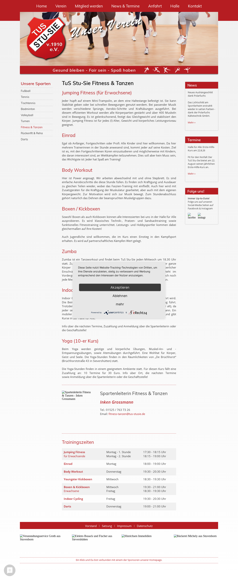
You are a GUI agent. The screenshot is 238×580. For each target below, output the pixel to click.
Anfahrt (155, 6)
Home (41, 6)
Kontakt (195, 6)
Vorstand (91, 526)
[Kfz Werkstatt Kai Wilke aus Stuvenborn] (94, 543)
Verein (60, 6)
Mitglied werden (89, 6)
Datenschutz (145, 526)
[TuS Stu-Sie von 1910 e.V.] (46, 39)
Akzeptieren (119, 287)
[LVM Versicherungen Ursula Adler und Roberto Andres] (144, 543)
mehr (120, 304)
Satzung (107, 526)
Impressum (124, 526)
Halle (174, 6)
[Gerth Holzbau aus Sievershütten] (196, 543)
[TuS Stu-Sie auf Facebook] (191, 217)
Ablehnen (119, 296)
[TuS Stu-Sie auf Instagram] (201, 217)
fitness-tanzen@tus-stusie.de (127, 414)
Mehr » (191, 122)
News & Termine (125, 6)
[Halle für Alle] (42, 543)
